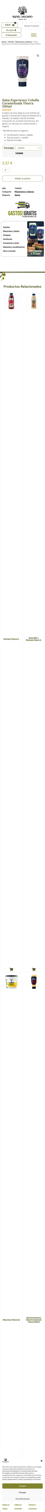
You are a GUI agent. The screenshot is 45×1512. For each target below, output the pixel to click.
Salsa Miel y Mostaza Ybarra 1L (33, 639)
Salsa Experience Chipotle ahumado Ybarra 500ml (34, 1319)
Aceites (6, 227)
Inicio (4, 42)
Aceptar (22, 1486)
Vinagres (7, 235)
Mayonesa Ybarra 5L (11, 1320)
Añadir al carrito (22, 178)
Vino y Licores (9, 251)
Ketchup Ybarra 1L (11, 639)
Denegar (22, 1492)
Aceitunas (7, 239)
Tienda (11, 42)
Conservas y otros (11, 243)
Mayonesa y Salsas (23, 42)
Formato (9, 148)
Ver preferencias (22, 1499)
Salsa (17, 195)
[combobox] (33, 26)
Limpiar (19, 153)
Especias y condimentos (14, 247)
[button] (41, 1461)
